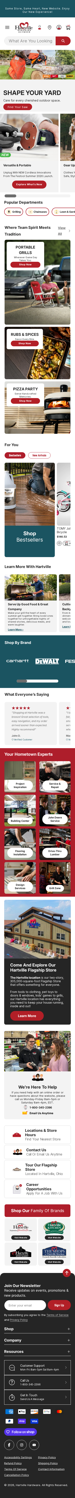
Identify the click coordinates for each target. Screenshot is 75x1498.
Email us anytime (41, 1113)
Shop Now (25, 264)
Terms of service (15, 1469)
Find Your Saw (18, 106)
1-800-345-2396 (41, 1107)
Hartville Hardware (28, 1485)
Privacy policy (47, 1457)
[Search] (63, 40)
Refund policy (13, 1463)
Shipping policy (48, 1463)
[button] (7, 27)
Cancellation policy (16, 1475)
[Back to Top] (67, 1273)
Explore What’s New (29, 184)
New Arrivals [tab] (39, 455)
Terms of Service (57, 1315)
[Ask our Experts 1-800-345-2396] (39, 27)
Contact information (51, 1469)
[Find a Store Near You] (49, 27)
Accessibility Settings (18, 1457)
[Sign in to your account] (58, 27)
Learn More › (15, 629)
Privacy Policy (19, 1319)
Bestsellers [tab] (15, 455)
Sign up (59, 1305)
